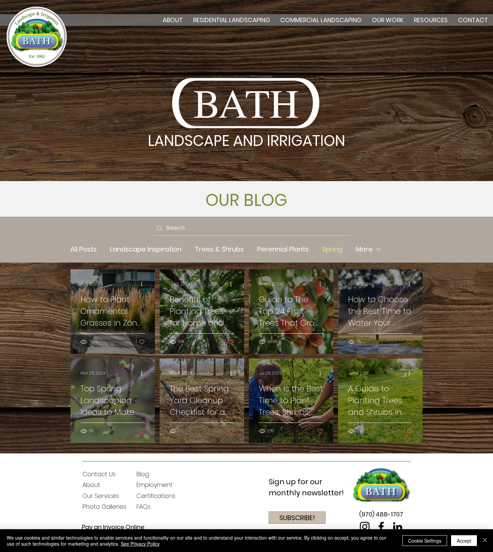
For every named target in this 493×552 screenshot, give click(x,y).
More (364, 249)
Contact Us (99, 474)
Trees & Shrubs (219, 249)
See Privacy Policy (140, 543)
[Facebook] (381, 526)
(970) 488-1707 (381, 514)
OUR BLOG (246, 200)
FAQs (143, 506)
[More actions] (144, 284)
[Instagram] (364, 526)
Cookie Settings (424, 540)
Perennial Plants (283, 249)
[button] (297, 517)
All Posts (83, 249)
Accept (464, 540)
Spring (332, 249)
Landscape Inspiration (145, 249)
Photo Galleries (104, 506)
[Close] (485, 541)
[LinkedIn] (397, 526)
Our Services (101, 496)
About (91, 485)
